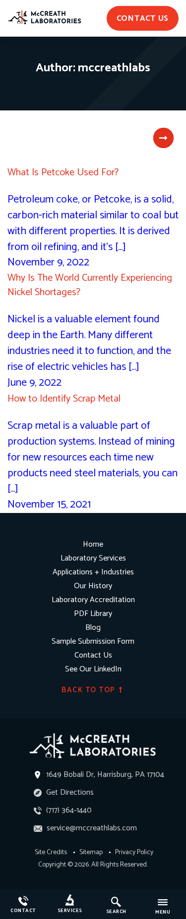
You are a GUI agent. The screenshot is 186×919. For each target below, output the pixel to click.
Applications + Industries (93, 572)
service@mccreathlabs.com (91, 828)
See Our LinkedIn (93, 669)
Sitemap (91, 852)
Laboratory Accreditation (93, 600)
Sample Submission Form (93, 642)
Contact (23, 911)
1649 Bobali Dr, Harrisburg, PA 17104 (105, 774)
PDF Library (93, 614)
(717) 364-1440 (68, 810)
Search (116, 912)
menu (162, 912)
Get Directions (69, 792)
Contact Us (93, 656)
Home (93, 545)
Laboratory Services (93, 558)
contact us (143, 18)
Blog (93, 628)
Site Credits (51, 852)
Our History (93, 586)
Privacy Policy (134, 852)
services (70, 911)
